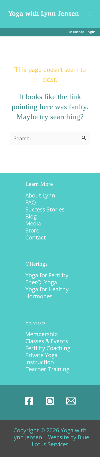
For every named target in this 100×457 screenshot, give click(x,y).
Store (32, 230)
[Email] (71, 401)
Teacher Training (47, 369)
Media (33, 223)
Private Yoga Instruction (41, 358)
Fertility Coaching (47, 348)
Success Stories (44, 209)
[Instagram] (50, 401)
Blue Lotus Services (60, 440)
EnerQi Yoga (41, 282)
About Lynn (40, 195)
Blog (31, 216)
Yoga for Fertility (46, 275)
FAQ (30, 202)
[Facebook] (29, 401)
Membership (41, 334)
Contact (35, 237)
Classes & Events (46, 341)
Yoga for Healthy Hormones (47, 292)
